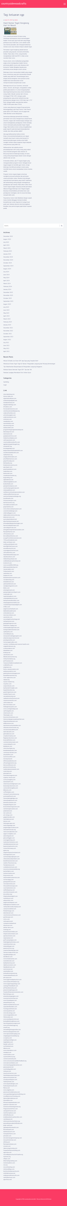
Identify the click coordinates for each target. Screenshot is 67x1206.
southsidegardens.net (9, 1069)
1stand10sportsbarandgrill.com (12, 604)
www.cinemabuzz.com (9, 1050)
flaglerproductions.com (10, 738)
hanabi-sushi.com (8, 1044)
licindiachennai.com (8, 402)
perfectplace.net (8, 661)
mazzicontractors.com (10, 1073)
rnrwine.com (6, 1146)
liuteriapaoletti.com (9, 854)
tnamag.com (7, 929)
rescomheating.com (9, 1167)
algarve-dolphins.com (9, 834)
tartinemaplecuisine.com (10, 809)
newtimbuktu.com (8, 423)
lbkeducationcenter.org (10, 657)
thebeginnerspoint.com (10, 706)
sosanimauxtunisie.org (9, 475)
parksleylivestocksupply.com (11, 673)
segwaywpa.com (8, 938)
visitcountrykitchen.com (10, 831)
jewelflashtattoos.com (10, 459)
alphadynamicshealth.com (11, 1127)
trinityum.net (7, 1071)
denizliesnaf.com (8, 913)
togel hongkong (14, 50)
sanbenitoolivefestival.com (11, 698)
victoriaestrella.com (9, 884)
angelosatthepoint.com (10, 902)
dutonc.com (6, 821)
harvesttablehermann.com (11, 525)
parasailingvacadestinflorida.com (12, 1123)
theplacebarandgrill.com (10, 896)
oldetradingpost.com (9, 513)
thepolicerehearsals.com (10, 721)
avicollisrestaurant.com (10, 892)
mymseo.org (7, 1156)
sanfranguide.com (8, 711)
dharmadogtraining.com (10, 1161)
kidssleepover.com (8, 432)
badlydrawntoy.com (9, 963)
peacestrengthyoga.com (10, 990)
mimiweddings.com (8, 1169)
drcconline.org (7, 894)
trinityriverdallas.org (9, 659)
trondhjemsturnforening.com (11, 1096)
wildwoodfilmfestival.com (11, 494)
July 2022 (6, 342)
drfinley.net (6, 1142)
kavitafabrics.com (8, 871)
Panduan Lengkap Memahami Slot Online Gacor (17, 372)
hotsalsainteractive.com (10, 409)
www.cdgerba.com (8, 1090)
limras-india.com (8, 396)
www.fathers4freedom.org (11, 981)
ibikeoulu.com (7, 790)
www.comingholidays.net (10, 709)
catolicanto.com (8, 654)
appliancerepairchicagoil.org (11, 444)
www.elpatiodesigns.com (10, 1083)
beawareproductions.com (10, 786)
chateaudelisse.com (9, 490)
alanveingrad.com (8, 836)
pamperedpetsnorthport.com (11, 592)
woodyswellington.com (10, 1079)
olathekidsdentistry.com (10, 598)
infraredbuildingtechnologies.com (13, 523)
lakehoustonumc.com (9, 965)
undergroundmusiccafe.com (11, 1175)
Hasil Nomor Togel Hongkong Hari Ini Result (16, 24)
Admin (16, 20)
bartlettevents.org (8, 502)
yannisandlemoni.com (9, 584)
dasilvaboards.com (8, 731)
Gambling (6, 382)
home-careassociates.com (11, 669)
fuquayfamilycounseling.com (11, 1150)
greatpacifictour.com (9, 881)
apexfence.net (7, 1179)
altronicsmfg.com (8, 425)
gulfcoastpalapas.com (9, 940)
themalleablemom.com (10, 800)
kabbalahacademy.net (9, 611)
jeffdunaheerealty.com (10, 988)
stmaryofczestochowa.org (11, 794)
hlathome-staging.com (10, 625)
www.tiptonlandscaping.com (11, 1034)
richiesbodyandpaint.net (10, 400)
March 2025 (6, 248)
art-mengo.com (7, 815)
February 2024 (7, 286)
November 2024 (8, 260)
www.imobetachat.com (10, 959)
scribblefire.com (8, 665)
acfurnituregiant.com (9, 415)
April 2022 (6, 351)
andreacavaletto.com (9, 671)
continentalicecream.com (10, 742)
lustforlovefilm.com (9, 756)
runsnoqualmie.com (9, 1011)
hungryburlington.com (9, 804)
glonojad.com (7, 773)
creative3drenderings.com (10, 950)
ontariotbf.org (7, 446)
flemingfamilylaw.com (9, 1144)
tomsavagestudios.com (10, 642)
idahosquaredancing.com (10, 567)
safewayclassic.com (9, 440)
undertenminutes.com (9, 417)
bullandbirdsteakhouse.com (11, 1021)
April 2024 (6, 280)
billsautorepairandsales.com (11, 1102)
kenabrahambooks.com (10, 750)
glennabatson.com (8, 734)
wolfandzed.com (8, 1046)
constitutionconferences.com (12, 915)
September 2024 (8, 266)
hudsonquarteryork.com (10, 1086)
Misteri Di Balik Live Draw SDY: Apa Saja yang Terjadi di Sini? (20, 361)
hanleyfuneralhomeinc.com (11, 600)
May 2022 (6, 348)
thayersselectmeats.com (10, 934)
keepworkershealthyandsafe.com (13, 450)
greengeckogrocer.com (9, 623)
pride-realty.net (7, 1125)
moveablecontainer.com (10, 504)
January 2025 (7, 254)
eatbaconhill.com (8, 427)
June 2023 (6, 310)
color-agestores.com (9, 677)
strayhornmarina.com (9, 736)
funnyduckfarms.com (9, 1133)
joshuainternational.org (10, 973)
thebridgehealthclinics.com (11, 942)
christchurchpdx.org (9, 748)
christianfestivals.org (9, 829)
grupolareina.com (8, 507)
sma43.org (6, 1027)
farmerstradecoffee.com (10, 952)
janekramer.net (7, 811)
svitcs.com (6, 919)
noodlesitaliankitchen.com (11, 452)
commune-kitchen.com (10, 752)
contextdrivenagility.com (10, 788)
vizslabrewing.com (8, 579)
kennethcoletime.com (9, 802)
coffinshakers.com (8, 792)
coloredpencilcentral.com (10, 550)
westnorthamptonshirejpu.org (12, 496)
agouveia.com (7, 1152)
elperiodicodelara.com (9, 398)
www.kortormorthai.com (10, 998)
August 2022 (7, 339)
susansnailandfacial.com (10, 975)
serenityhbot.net (8, 971)
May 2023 (6, 313)
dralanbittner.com (8, 582)
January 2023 (7, 325)
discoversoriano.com (9, 704)
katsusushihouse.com (9, 765)
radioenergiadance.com (10, 482)
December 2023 (8, 292)
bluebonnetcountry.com (10, 465)
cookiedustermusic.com (10, 867)
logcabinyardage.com (9, 954)
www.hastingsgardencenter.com (12, 1065)
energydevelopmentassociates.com (13, 529)
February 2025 (7, 251)
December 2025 (8, 236)
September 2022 (8, 336)
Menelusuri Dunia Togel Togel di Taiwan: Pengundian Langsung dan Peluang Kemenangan (29, 364)
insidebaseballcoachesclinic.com (12, 1117)
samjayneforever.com (9, 1111)
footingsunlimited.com (10, 1009)
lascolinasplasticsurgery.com (11, 1023)
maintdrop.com (7, 471)
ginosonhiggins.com (9, 838)
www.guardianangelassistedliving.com (14, 1094)
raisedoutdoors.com (9, 557)
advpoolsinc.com (8, 900)
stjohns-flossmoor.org (9, 863)
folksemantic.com (8, 571)
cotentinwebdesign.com (10, 511)
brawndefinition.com (9, 740)
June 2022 (6, 345)
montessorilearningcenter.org (12, 1106)
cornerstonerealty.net (9, 1059)
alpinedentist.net (8, 479)
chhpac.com (6, 1158)
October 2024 (7, 263)
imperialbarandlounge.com (11, 554)
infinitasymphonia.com (9, 761)
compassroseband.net (9, 923)
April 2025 (6, 245)
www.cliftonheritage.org (10, 1025)
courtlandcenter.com (9, 888)
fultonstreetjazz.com (9, 500)
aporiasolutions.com (9, 936)
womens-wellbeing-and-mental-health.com (16, 644)
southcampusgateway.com (11, 488)
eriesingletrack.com (9, 590)
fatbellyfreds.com (8, 1081)
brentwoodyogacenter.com (11, 1031)
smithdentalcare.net (9, 1173)
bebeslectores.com (8, 517)
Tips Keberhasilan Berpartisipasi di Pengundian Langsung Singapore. (22, 366)
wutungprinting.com (9, 840)
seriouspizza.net (8, 921)
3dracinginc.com (8, 715)
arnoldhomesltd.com (9, 548)
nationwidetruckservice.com (11, 877)
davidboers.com (7, 956)
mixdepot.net (7, 1052)
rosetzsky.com (7, 771)
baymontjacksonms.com (10, 846)
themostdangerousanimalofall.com (13, 719)
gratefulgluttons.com (9, 692)
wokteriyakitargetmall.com (11, 627)
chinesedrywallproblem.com (11, 859)
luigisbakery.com (8, 1042)
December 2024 (8, 257)
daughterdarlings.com (9, 404)
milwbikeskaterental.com (10, 844)
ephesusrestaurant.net (10, 1077)
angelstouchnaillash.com (10, 609)
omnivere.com (7, 419)
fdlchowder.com (8, 1017)
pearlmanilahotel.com (9, 469)
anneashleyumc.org (9, 1002)
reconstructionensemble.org (11, 869)
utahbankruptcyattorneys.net (12, 561)
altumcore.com (7, 925)
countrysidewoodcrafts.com (11, 442)
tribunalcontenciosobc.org (11, 727)
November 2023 (8, 295)
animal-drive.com (8, 927)
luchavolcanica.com (9, 873)
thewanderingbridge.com (10, 798)
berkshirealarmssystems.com (11, 577)
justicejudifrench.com (9, 796)
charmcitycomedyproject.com (12, 784)
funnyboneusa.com (8, 865)
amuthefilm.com (8, 754)
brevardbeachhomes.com (10, 536)
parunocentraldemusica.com (11, 1092)
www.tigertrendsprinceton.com (12, 979)
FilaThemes (48, 1199)
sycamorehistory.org (9, 1056)
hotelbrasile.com (8, 498)
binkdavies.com (7, 746)
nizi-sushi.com (7, 813)
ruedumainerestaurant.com (11, 769)
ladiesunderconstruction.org (11, 515)
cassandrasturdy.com (9, 696)
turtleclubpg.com (8, 879)
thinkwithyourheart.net (10, 559)
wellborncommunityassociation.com (14, 492)
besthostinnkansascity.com (11, 1171)
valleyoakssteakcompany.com (12, 906)
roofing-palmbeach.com (10, 544)
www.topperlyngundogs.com (11, 984)
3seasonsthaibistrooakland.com (12, 663)
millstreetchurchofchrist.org (11, 1121)
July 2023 (6, 307)
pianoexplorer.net (8, 1067)
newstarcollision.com (9, 615)
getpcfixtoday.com (8, 461)
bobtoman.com (7, 473)
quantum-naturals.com (10, 1104)
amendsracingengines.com (10, 996)
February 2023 (7, 322)
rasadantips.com (8, 421)
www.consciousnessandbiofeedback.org (14, 1061)
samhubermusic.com (9, 1177)
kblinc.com (6, 588)
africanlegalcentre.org (9, 763)
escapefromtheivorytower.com (12, 538)
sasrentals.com (7, 617)
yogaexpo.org (7, 667)
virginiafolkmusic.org (9, 646)
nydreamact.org (7, 454)
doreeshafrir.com (8, 781)
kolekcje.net (6, 652)
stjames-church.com (9, 777)
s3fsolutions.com (8, 534)
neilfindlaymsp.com (9, 890)
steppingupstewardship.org (11, 1036)
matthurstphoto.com (9, 1113)
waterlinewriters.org (9, 944)
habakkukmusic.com (9, 967)
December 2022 (8, 328)
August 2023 (7, 304)
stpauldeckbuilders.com (10, 1006)
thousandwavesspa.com (10, 886)
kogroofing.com (7, 477)
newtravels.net (7, 434)
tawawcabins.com (8, 569)
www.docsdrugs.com (9, 1013)
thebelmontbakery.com (10, 438)
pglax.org (6, 850)
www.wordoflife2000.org (10, 565)
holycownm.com (8, 875)
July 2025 (6, 242)
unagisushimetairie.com (10, 457)
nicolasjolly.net (7, 759)
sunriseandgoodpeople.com (11, 856)
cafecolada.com (8, 702)
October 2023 (7, 298)
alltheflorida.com (8, 1115)
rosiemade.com (7, 594)
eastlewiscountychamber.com (12, 725)
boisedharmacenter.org (10, 675)
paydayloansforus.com (10, 436)
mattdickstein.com (8, 961)
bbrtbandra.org (7, 463)
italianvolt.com (7, 575)
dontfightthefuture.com (10, 546)
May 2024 (6, 277)
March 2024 (6, 283)
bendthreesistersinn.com (10, 861)
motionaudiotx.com (9, 1163)
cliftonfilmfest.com (9, 552)
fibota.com (6, 1088)
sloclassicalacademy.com (10, 729)
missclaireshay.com (8, 394)
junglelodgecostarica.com (10, 827)
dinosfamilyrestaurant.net (11, 521)
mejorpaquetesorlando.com (11, 602)
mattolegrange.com (9, 825)
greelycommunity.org (9, 767)
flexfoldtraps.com (8, 994)
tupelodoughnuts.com (9, 596)
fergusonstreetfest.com (10, 1108)
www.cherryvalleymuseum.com (12, 509)
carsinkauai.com (7, 1119)
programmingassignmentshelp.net (13, 429)
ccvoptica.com (7, 1038)
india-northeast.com (9, 542)
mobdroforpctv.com (9, 694)
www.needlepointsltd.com (11, 1019)
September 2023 (8, 301)
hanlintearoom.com (9, 1131)
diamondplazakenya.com (10, 1098)
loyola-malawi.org (8, 681)
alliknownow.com (8, 723)
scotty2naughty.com (9, 779)
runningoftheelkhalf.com (10, 986)
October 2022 (7, 333)
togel (5, 385)
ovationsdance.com (9, 648)
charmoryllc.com (8, 713)
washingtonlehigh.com (9, 1040)
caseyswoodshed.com (9, 909)
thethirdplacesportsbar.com (11, 1075)
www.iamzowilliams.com (10, 1063)
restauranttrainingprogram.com (12, 636)
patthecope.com (8, 917)
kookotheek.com (8, 484)
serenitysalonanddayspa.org (11, 411)
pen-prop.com (7, 977)
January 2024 (7, 289)
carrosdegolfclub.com (9, 527)
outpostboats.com (8, 686)
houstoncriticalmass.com (10, 717)
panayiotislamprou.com (10, 486)
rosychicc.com (7, 684)
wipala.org (6, 679)
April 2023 (6, 316)
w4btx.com (6, 607)
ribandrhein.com (7, 650)
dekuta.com (6, 1048)
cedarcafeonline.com (9, 413)
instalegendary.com (9, 448)
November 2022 (8, 331)
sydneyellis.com (8, 632)
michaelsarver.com (8, 621)
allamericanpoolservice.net (11, 638)
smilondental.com (8, 613)
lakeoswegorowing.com (10, 1148)
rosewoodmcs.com (8, 1054)
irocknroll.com (7, 563)
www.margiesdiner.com (10, 1015)
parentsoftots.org (8, 948)
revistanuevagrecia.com (10, 775)
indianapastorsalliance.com (11, 904)
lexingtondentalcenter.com (11, 629)
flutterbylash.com (8, 1129)
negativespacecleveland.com (11, 852)
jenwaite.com (7, 1136)
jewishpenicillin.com (9, 640)
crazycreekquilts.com (9, 744)
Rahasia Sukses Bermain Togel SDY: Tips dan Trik (17, 369)
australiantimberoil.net (10, 519)
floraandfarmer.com (9, 532)
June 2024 (6, 274)
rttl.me (5, 1165)
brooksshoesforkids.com (10, 931)
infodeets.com (7, 407)
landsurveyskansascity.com (11, 1004)
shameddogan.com (8, 946)
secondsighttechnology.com (11, 619)
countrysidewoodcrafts (13, 3)
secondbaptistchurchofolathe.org (13, 1154)
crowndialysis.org (8, 634)
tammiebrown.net (8, 819)
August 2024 (7, 269)
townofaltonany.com (9, 848)
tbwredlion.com (8, 1100)
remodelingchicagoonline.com (12, 1029)
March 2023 (6, 319)
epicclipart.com (7, 467)
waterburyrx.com (8, 898)
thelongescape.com (9, 823)
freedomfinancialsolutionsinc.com (13, 992)
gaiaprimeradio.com (9, 817)
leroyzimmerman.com (9, 1140)
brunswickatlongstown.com (11, 806)
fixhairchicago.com (8, 911)
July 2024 (6, 272)
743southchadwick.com (10, 540)
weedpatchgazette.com (10, 586)
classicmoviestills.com (10, 700)
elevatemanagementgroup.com (12, 1138)
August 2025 (7, 239)
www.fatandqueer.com (10, 1000)
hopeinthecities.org (8, 690)
